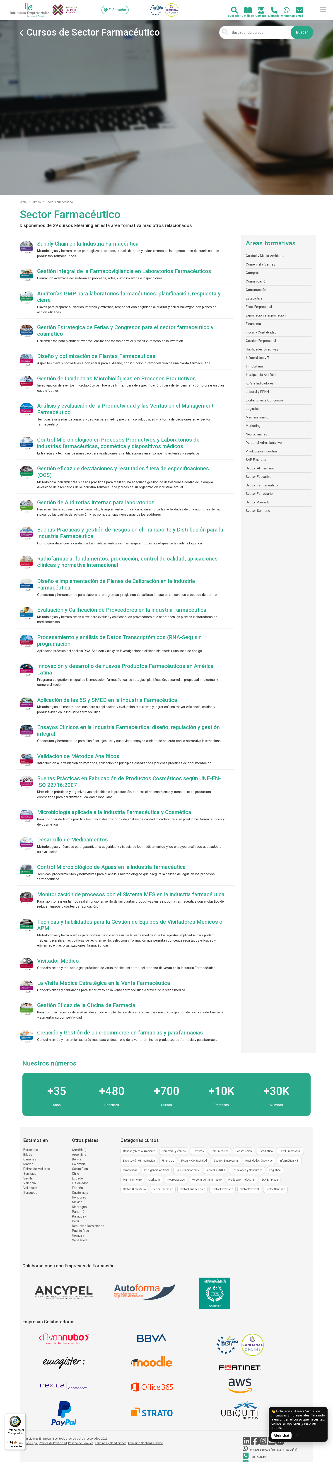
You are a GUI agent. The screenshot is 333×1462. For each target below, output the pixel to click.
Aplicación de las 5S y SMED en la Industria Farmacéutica (107, 700)
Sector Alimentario (260, 468)
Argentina (79, 1154)
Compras (253, 273)
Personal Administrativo (264, 443)
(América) (79, 1150)
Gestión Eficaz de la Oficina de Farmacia (86, 1005)
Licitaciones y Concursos (265, 400)
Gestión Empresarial (261, 341)
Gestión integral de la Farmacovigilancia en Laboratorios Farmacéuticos (124, 271)
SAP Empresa (256, 460)
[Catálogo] (245, 10)
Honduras (79, 1197)
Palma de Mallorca (36, 1169)
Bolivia (76, 1159)
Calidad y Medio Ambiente (265, 256)
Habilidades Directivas (262, 349)
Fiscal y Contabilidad (261, 332)
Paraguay (79, 1216)
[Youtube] (272, 1443)
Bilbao (27, 1154)
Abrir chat (281, 1435)
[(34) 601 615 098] (284, 10)
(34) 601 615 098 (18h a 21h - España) (272, 1449)
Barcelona (30, 1150)
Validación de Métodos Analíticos (78, 756)
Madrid (28, 1164)
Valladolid (30, 1188)
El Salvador (80, 1183)
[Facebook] (255, 1443)
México (77, 1202)
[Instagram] (263, 1443)
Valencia (29, 1183)
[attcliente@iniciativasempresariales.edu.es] (296, 10)
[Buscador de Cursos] (232, 10)
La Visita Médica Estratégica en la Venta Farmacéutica (103, 983)
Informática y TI (258, 358)
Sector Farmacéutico (59, 202)
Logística (253, 409)
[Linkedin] (247, 1443)
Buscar (302, 32)
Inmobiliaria (254, 366)
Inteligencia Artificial (261, 375)
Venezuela (79, 1240)
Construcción (256, 290)
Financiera (253, 324)
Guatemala (80, 1192)
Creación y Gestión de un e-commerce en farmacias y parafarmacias (120, 1032)
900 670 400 (259, 1457)
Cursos (36, 202)
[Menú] (23, 1416)
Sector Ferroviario (259, 494)
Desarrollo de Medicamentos (72, 839)
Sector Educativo (259, 477)
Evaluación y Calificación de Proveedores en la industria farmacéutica (121, 610)
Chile (75, 1173)
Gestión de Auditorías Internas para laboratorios (95, 502)
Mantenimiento (257, 417)
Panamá (78, 1211)
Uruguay (78, 1235)
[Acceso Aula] (259, 10)
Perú (75, 1221)
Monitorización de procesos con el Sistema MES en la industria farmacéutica (130, 894)
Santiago (29, 1173)
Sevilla (28, 1178)
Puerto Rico (80, 1230)
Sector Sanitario (258, 511)
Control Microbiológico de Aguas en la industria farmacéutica (111, 867)
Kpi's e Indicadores (260, 383)
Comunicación (256, 281)
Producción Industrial (262, 451)
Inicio (23, 202)
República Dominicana (88, 1226)
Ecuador (78, 1178)
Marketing (253, 426)
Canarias (29, 1159)
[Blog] (280, 1443)
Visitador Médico (58, 961)
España (77, 1188)
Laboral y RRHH (257, 392)
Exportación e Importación (266, 315)
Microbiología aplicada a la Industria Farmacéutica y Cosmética (114, 812)
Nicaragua (79, 1207)
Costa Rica (80, 1169)
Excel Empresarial (259, 307)
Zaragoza (30, 1192)
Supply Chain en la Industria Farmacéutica (88, 244)
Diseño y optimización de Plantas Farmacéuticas (96, 356)
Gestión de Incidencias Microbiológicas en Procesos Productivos (116, 378)
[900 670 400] (271, 10)
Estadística (254, 298)
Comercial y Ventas (260, 264)
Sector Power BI (258, 502)
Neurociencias (256, 434)
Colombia (79, 1164)
